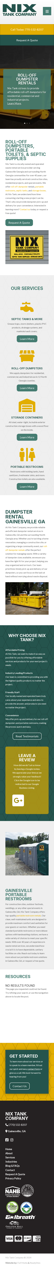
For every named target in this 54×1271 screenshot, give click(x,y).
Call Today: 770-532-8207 (27, 29)
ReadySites (35, 1262)
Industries (11, 1161)
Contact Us (20, 1086)
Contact (10, 1170)
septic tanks (22, 190)
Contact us (25, 209)
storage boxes (39, 190)
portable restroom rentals (28, 915)
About (9, 1153)
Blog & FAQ (11, 1165)
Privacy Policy (13, 1178)
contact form (33, 1069)
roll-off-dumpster (19, 186)
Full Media (22, 1262)
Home (8, 1149)
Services (10, 1157)
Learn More (27, 109)
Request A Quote (27, 40)
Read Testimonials (27, 736)
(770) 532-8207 (17, 1124)
